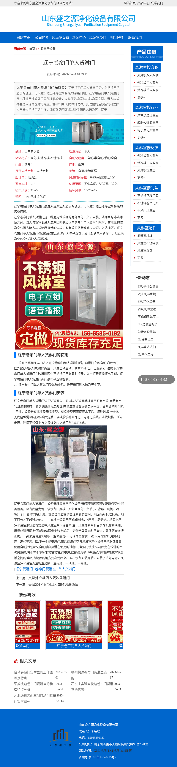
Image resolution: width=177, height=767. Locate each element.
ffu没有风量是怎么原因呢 (155, 339)
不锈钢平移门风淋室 (145, 197)
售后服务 (116, 37)
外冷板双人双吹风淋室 (145, 76)
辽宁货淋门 (24, 569)
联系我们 (157, 3)
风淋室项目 (97, 37)
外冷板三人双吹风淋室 (145, 84)
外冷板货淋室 (146, 170)
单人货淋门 (67, 569)
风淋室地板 (144, 236)
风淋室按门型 (146, 188)
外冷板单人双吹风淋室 (145, 91)
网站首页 (130, 3)
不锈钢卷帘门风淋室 (145, 204)
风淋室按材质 (146, 148)
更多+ (141, 97)
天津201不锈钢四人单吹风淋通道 (53, 584)
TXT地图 (113, 750)
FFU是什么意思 (148, 286)
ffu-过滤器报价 (148, 324)
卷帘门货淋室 (45, 569)
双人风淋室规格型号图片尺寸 (157, 294)
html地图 (126, 750)
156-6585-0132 (153, 379)
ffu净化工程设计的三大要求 (156, 354)
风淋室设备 (60, 37)
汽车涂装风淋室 (147, 115)
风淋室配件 (146, 228)
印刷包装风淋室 (147, 122)
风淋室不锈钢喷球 (145, 244)
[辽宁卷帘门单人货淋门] (63, 622)
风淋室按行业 (146, 108)
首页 (32, 48)
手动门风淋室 (146, 210)
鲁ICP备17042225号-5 (103, 757)
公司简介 (42, 37)
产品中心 (143, 3)
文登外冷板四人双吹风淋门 (49, 578)
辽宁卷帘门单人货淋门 (62, 646)
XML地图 (100, 750)
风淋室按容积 (146, 67)
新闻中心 (79, 37)
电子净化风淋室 (147, 130)
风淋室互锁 (144, 250)
